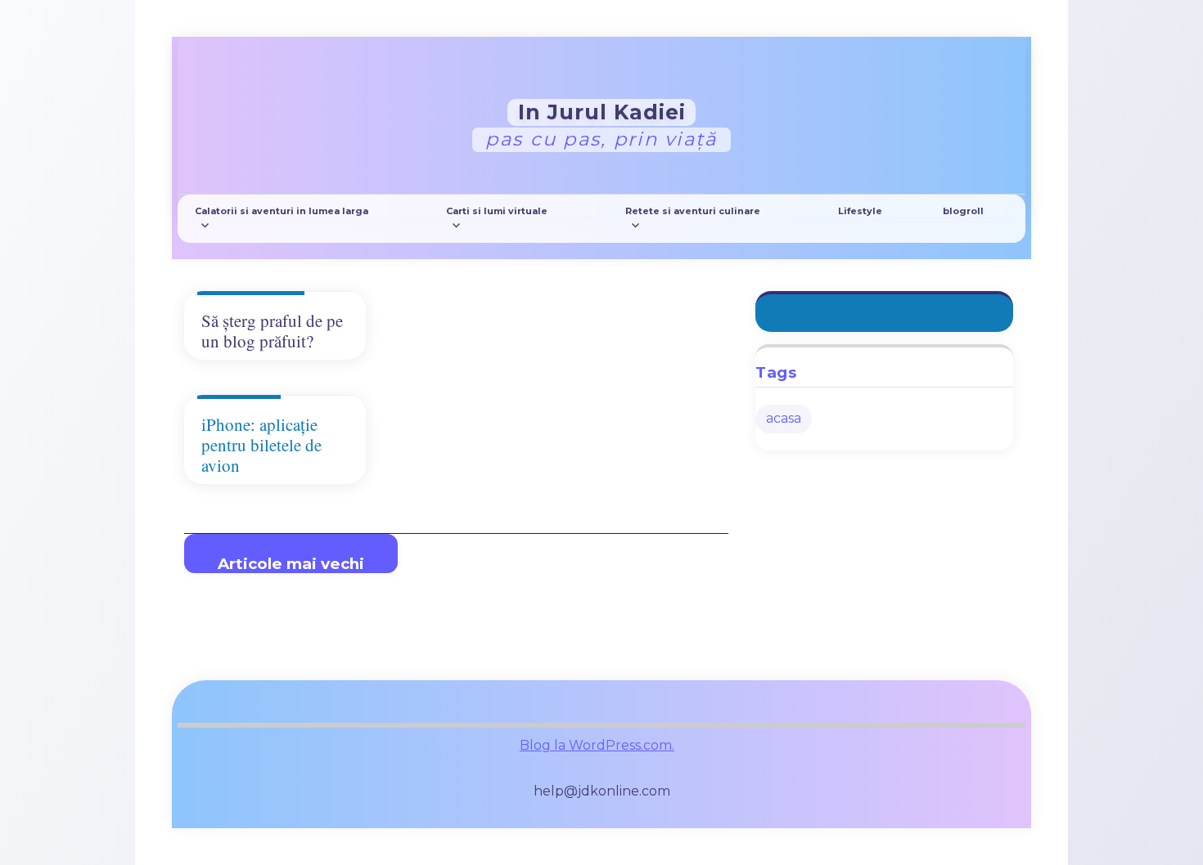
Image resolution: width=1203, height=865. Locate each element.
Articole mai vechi (291, 563)
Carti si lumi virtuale (496, 211)
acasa (783, 418)
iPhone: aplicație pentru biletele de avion (261, 445)
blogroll (963, 211)
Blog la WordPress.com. (597, 745)
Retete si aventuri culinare (692, 211)
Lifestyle (860, 211)
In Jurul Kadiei (602, 111)
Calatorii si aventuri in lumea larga (281, 211)
